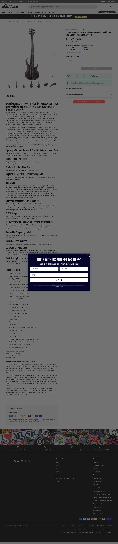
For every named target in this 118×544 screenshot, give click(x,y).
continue (59, 280)
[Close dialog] (88, 255)
